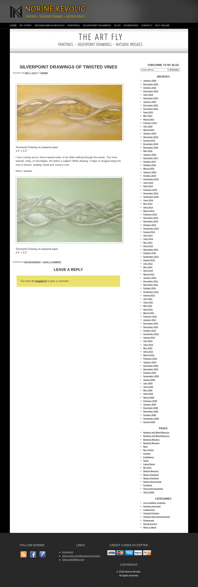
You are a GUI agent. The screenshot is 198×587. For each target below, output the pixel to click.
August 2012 (149, 260)
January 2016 (149, 172)
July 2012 (148, 264)
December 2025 (150, 84)
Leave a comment (52, 262)
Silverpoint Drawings (97, 25)
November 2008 (150, 411)
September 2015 (151, 179)
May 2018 (147, 151)
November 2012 (150, 249)
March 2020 (148, 130)
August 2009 (149, 380)
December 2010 (150, 323)
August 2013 (149, 232)
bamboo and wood (151, 506)
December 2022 (150, 105)
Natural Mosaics (151, 471)
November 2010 (150, 327)
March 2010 (148, 355)
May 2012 (147, 267)
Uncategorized (32, 262)
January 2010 (149, 362)
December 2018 (150, 144)
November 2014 (150, 193)
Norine (44, 73)
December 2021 (150, 109)
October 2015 (149, 176)
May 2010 (147, 348)
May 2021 (147, 116)
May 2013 (147, 242)
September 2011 (151, 292)
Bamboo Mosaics (151, 440)
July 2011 (147, 299)
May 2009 (147, 390)
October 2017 (149, 161)
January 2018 (149, 155)
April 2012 (148, 271)
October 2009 (149, 373)
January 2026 (149, 80)
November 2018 (150, 147)
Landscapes (149, 510)
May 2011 (147, 306)
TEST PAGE (148, 492)
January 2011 (149, 320)
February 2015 (150, 190)
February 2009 (150, 401)
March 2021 (148, 119)
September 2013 (151, 228)
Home (13, 25)
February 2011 (150, 316)
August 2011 (149, 295)
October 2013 (149, 225)
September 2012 (151, 257)
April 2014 (148, 207)
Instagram (67, 552)
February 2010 (150, 358)
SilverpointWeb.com (73, 559)
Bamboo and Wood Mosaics (156, 432)
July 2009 (148, 383)
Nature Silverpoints (152, 482)
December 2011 (150, 281)
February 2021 (150, 123)
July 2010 (148, 341)
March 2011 (148, 313)
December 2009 (150, 366)
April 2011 (148, 309)
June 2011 (148, 302)
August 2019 (149, 140)
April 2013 (148, 246)
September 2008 (151, 418)
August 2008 (149, 422)
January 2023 (149, 102)
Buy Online (162, 25)
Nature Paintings (151, 475)
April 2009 (148, 394)
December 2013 (150, 218)
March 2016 (148, 168)
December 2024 (150, 91)
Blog (117, 25)
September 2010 (151, 334)
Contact (146, 25)
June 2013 (148, 239)
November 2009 (150, 369)
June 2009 (148, 387)
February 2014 (150, 214)
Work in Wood (149, 527)
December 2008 (150, 408)
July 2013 (148, 235)
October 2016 (149, 165)
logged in (41, 281)
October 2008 (149, 415)
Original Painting (151, 513)
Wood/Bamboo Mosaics (50, 25)
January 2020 (149, 133)
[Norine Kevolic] (50, 21)
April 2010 (148, 352)
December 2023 (150, 98)
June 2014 (148, 200)
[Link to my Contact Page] (42, 555)
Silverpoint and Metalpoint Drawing (81, 556)
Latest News (149, 464)
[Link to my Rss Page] (23, 555)
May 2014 (147, 204)
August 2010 (149, 337)
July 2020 (148, 126)
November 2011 (150, 285)
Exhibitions (131, 25)
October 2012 (149, 253)
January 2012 (149, 278)
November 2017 (150, 158)
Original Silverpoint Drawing (156, 517)
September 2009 (151, 376)
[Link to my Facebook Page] (33, 555)
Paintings (73, 25)
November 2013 (150, 221)
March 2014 (148, 211)
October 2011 (149, 288)
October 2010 (149, 330)
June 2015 (148, 183)
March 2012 (148, 274)
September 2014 (151, 197)
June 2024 (148, 95)
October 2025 (149, 88)
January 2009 (149, 404)
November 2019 (150, 137)
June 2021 (148, 112)
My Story (26, 25)
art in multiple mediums (154, 503)
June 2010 (148, 345)
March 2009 (148, 397)
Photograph (148, 520)
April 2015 (148, 186)
